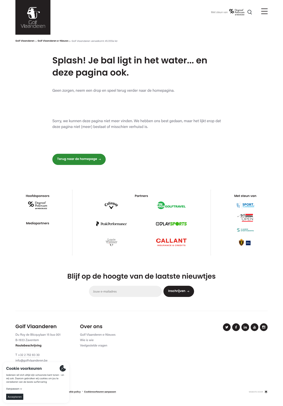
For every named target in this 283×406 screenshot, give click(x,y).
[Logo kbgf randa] (245, 242)
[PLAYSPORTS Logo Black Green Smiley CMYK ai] (171, 224)
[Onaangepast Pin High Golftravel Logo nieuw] (171, 205)
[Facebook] (236, 327)
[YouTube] (254, 327)
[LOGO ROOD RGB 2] (171, 242)
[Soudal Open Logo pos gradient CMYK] (245, 218)
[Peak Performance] (111, 224)
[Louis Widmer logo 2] (111, 242)
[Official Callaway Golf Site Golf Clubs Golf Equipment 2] (111, 205)
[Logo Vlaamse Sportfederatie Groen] (245, 230)
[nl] (32, 17)
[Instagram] (264, 327)
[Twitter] (227, 327)
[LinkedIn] (245, 327)
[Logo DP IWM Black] (236, 12)
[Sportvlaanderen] (245, 205)
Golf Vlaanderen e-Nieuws (53, 41)
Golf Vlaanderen (24, 41)
